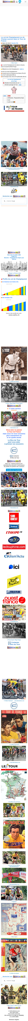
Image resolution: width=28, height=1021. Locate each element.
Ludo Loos (10, 102)
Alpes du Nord (6, 43)
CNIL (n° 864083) (19, 1015)
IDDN (16, 1016)
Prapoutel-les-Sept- (19, 97)
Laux (9, 99)
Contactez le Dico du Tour (14, 456)
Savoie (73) (15, 43)
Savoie (22, 65)
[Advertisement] (14, 21)
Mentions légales (14, 1019)
